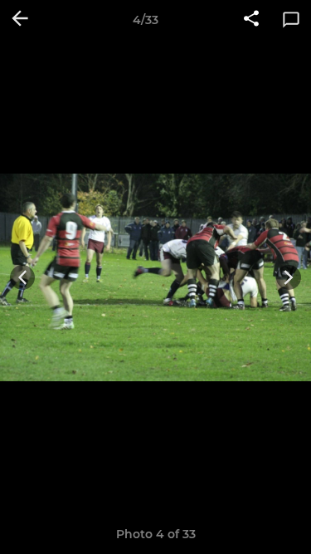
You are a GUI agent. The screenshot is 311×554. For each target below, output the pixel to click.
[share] (251, 20)
